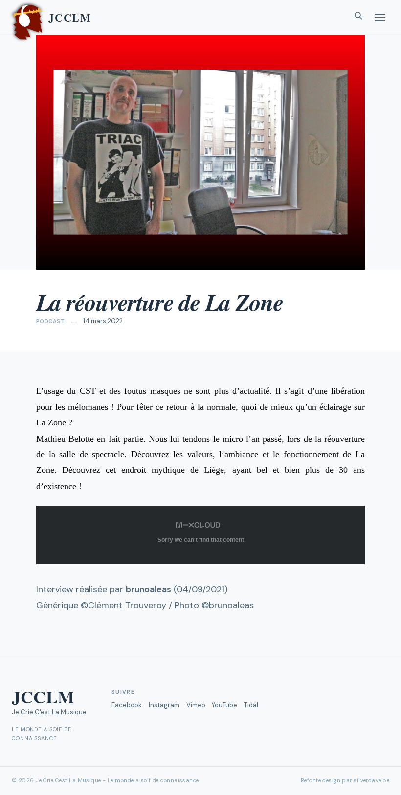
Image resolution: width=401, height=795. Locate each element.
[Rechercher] (358, 17)
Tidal (251, 705)
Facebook (126, 705)
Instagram (164, 705)
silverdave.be (371, 780)
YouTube (224, 705)
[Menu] (380, 17)
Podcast (50, 321)
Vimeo (195, 705)
